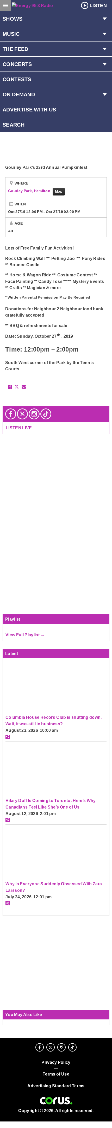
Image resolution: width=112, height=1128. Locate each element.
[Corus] (56, 1101)
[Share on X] (17, 387)
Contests (17, 79)
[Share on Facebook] (10, 387)
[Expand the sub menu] (104, 18)
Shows (13, 19)
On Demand (19, 94)
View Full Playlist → (25, 634)
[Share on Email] (24, 387)
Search (13, 125)
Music (11, 34)
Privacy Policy (56, 1062)
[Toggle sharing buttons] (7, 737)
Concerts (17, 64)
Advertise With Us (29, 109)
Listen (98, 5)
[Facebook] (10, 413)
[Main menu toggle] (5, 5)
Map (59, 191)
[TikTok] (45, 413)
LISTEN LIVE (19, 427)
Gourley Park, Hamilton (29, 191)
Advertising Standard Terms (55, 1086)
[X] (22, 413)
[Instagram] (34, 413)
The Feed (15, 49)
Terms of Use (56, 1074)
